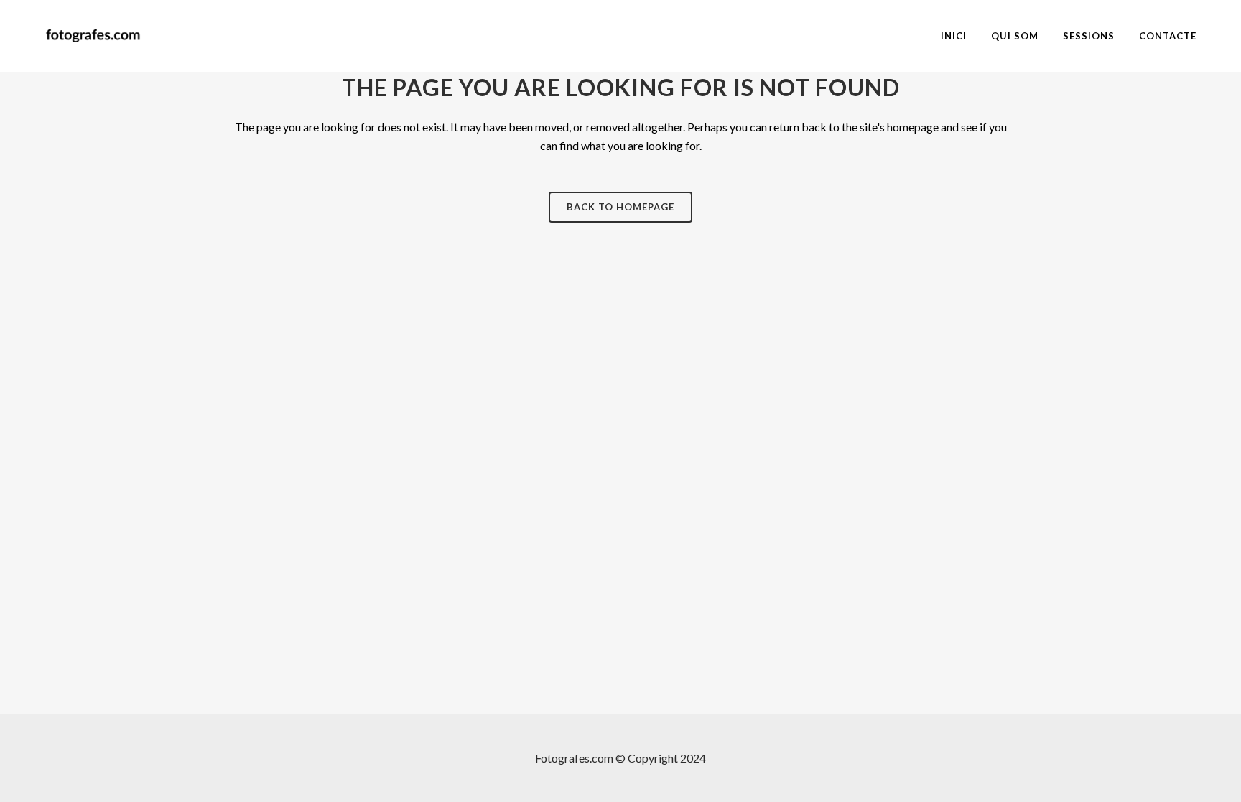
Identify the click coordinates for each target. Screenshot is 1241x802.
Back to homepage (620, 207)
